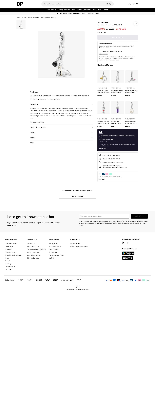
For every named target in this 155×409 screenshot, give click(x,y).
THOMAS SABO (102, 22)
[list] (61, 54)
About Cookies (53, 249)
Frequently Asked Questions (36, 249)
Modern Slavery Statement (79, 246)
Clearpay (8, 264)
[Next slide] (112, 13)
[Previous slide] (42, 13)
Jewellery (43, 17)
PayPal (7, 261)
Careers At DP (75, 243)
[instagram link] (123, 243)
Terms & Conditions (54, 246)
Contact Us (30, 243)
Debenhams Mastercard (13, 255)
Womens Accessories (33, 17)
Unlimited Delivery (11, 243)
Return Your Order (33, 246)
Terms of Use (52, 252)
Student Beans (10, 267)
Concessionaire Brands (56, 255)
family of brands (143, 221)
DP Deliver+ (9, 246)
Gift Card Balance (33, 258)
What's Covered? (103, 54)
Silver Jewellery (51, 17)
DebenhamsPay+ (10, 252)
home (18, 17)
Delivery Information (33, 252)
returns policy (123, 167)
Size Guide (8, 249)
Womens (24, 17)
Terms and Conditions (121, 58)
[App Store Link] (128, 255)
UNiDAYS (8, 269)
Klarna (7, 258)
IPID (112, 58)
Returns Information (33, 255)
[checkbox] (117, 51)
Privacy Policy (53, 243)
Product (51, 258)
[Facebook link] (128, 243)
